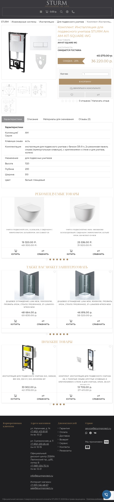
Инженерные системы (24, 21)
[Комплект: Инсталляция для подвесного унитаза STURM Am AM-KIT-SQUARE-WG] (8, 90)
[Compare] (98, 94)
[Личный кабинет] (67, 11)
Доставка (65, 436)
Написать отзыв (100, 101)
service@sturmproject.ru (98, 428)
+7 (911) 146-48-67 (39, 485)
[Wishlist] (72, 94)
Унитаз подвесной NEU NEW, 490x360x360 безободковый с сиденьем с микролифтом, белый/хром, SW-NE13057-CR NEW (84, 232)
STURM (5, 21)
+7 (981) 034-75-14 (39, 465)
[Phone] (73, 11)
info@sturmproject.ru (41, 475)
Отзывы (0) (85, 119)
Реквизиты (66, 450)
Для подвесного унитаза (70, 21)
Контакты (65, 447)
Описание (32, 119)
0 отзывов (84, 101)
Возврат (64, 439)
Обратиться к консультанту (86, 88)
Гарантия (65, 428)
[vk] (95, 432)
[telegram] (90, 432)
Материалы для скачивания (58, 119)
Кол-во (64, 73)
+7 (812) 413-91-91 (39, 431)
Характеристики (13, 119)
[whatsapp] (86, 432)
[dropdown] (40, 11)
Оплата (63, 432)
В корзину (85, 81)
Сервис (64, 443)
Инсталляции (46, 21)
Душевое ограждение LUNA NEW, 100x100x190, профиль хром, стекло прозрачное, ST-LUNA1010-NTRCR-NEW (29, 304)
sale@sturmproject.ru (41, 488)
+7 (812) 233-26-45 (39, 444)
